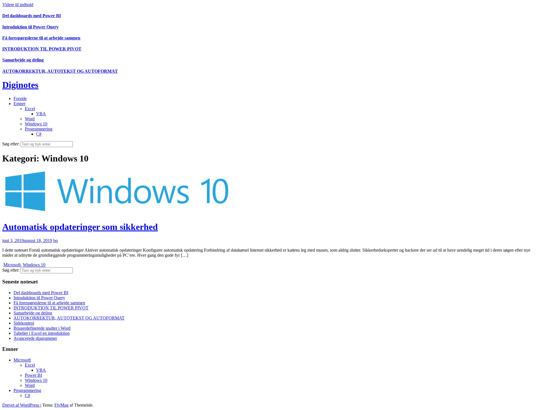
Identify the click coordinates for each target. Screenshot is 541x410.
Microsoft (12, 264)
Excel (30, 108)
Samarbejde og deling (23, 59)
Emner (19, 103)
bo (55, 240)
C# (38, 134)
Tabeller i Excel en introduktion (42, 333)
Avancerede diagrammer (35, 338)
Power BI (33, 375)
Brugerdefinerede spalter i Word (42, 328)
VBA (41, 113)
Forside (20, 98)
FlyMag (61, 405)
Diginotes (20, 85)
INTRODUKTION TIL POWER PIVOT (41, 48)
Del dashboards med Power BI (31, 15)
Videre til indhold (17, 4)
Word (30, 118)
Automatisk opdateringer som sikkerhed (80, 227)
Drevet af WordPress (21, 405)
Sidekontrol (24, 323)
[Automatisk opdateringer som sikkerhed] (117, 212)
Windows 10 (36, 123)
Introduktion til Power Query (30, 27)
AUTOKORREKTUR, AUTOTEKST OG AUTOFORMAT (60, 71)
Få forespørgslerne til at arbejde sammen (41, 38)
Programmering (38, 129)
